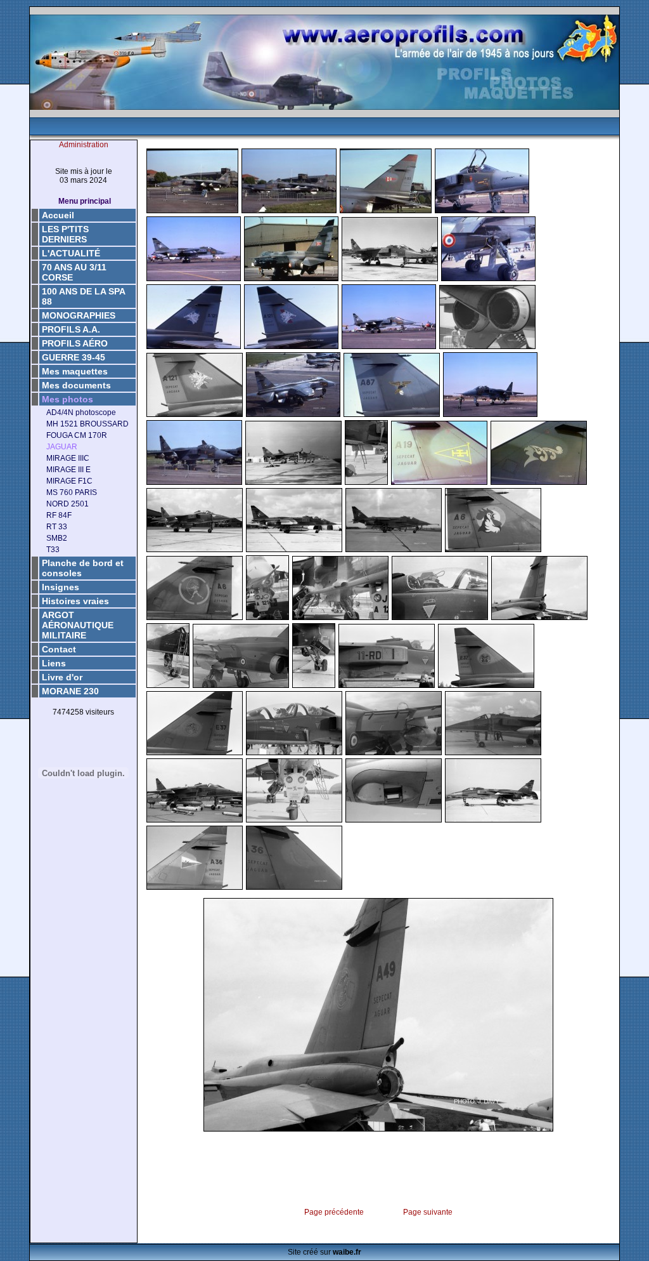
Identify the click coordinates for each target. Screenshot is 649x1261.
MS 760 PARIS (71, 492)
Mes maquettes (75, 371)
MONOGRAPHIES (78, 315)
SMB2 (56, 538)
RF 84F (59, 515)
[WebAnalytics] (83, 732)
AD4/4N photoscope (81, 412)
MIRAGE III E (68, 469)
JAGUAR (61, 446)
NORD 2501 (67, 503)
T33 (53, 549)
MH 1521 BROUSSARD (87, 423)
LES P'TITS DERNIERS (65, 234)
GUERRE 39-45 (73, 357)
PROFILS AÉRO (75, 343)
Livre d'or (62, 677)
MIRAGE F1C (69, 481)
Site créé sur (324, 1252)
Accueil (58, 215)
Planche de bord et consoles (83, 568)
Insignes (60, 587)
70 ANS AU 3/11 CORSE (74, 272)
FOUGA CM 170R (76, 435)
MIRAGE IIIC (67, 458)
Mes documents (76, 385)
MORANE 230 (70, 691)
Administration (83, 144)
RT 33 (56, 526)
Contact (59, 649)
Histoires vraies (75, 601)
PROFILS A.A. (71, 329)
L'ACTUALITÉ (71, 253)
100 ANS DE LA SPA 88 (83, 296)
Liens (54, 663)
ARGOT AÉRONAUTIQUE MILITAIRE (77, 625)
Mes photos (67, 399)
